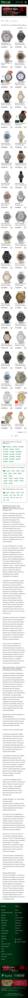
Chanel (3, 959)
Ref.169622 (18, 454)
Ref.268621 (18, 456)
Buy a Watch (18, 912)
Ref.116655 (21, 446)
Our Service (18, 920)
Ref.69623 (11, 461)
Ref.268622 (5, 459)
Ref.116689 (5, 449)
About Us (17, 928)
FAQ (16, 915)
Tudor (2, 949)
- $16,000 (11, 480)
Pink (8, 500)
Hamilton (3, 936)
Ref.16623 (17, 449)
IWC (2, 941)
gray (17, 497)
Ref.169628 (11, 456)
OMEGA (3, 915)
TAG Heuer (4, 956)
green (11, 495)
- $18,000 (21, 480)
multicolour (12, 492)
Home (16, 910)
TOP (2, 21)
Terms (16, 933)
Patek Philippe (5, 946)
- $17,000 (16, 480)
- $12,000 (11, 478)
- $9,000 (5, 475)
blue (4, 497)
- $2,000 (13, 471)
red (14, 497)
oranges (18, 492)
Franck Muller (4, 930)
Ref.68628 (5, 461)
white (11, 497)
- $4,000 (22, 471)
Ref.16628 (12, 451)
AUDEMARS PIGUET (7, 912)
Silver (4, 500)
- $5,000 (5, 473)
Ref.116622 (14, 446)
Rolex (7, 21)
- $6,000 (10, 473)
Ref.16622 (11, 449)
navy (22, 495)
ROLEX (3, 910)
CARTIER (3, 925)
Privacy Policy (19, 930)
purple (7, 492)
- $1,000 (8, 471)
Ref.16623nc (6, 451)
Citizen (3, 928)
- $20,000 (11, 483)
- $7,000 (14, 473)
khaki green (5, 495)
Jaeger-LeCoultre (5, 944)
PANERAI (3, 938)
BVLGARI (3, 923)
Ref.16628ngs (19, 451)
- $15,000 (5, 480)
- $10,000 (10, 475)
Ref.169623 (5, 456)
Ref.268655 (11, 459)
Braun (18, 495)
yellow (22, 492)
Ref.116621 (8, 446)
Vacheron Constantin (6, 954)
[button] (11, 47)
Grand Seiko (4, 933)
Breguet (3, 917)
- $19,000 (5, 483)
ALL (4, 446)
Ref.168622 (5, 454)
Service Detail (19, 917)
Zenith (2, 951)
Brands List (18, 923)
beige (14, 495)
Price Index (18, 925)
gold (20, 497)
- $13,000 (16, 478)
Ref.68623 (18, 459)
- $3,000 (17, 471)
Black (7, 497)
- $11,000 (5, 478)
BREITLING (4, 920)
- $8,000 (19, 473)
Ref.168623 (11, 454)
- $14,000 (21, 478)
